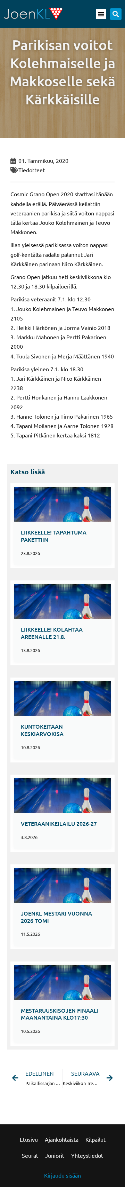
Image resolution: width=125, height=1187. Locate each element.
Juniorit (54, 1155)
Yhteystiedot (87, 1155)
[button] (101, 14)
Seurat (30, 1155)
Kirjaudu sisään (62, 1175)
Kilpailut (95, 1139)
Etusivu (29, 1139)
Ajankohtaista (61, 1139)
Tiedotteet (31, 169)
